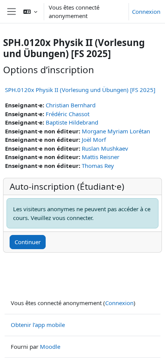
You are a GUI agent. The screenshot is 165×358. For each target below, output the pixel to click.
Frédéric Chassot (67, 114)
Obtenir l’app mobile (38, 324)
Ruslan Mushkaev (105, 148)
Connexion (146, 11)
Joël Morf (94, 139)
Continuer (28, 242)
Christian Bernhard (71, 105)
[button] (30, 11)
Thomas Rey (98, 165)
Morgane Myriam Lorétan (116, 131)
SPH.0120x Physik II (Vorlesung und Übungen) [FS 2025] (80, 90)
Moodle (50, 346)
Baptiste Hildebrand (72, 122)
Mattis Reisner (100, 157)
